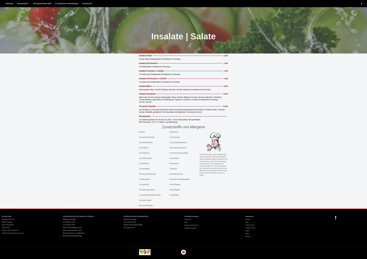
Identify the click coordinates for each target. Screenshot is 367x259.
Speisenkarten (22, 3)
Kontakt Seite (87, 3)
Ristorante (9, 3)
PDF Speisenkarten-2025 (42, 3)
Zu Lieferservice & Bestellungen (66, 3)
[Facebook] (183, 252)
